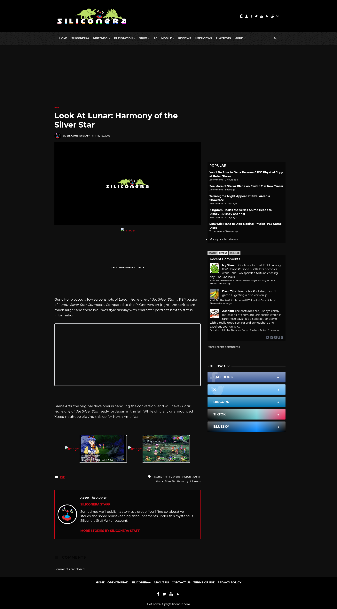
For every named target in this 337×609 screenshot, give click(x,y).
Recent (223, 253)
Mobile (166, 38)
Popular (234, 253)
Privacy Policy (229, 582)
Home (63, 38)
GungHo (176, 476)
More (239, 38)
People (212, 253)
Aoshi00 (228, 311)
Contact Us (181, 582)
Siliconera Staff (78, 135)
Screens (196, 481)
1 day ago (273, 330)
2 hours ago (224, 283)
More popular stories (223, 239)
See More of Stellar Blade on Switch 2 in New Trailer (246, 186)
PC (155, 38)
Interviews (203, 38)
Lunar (197, 476)
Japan (187, 476)
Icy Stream (230, 265)
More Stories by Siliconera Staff (110, 531)
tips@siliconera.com (176, 604)
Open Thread (118, 582)
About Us (161, 582)
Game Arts (161, 476)
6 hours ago (224, 303)
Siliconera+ (80, 38)
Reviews (184, 38)
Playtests (223, 38)
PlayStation (123, 38)
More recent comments (224, 347)
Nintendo (100, 38)
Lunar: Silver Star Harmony (172, 481)
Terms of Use (204, 582)
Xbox (143, 38)
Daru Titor (229, 291)
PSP (56, 107)
